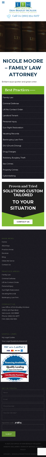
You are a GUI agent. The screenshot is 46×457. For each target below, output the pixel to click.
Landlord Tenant (10, 115)
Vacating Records (11, 133)
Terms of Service (28, 447)
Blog (4, 257)
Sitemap (6, 454)
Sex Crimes (8, 164)
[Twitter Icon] (8, 326)
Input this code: (8, 423)
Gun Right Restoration (13, 127)
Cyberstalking (9, 176)
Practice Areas (7, 249)
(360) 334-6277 (30, 16)
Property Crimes (10, 170)
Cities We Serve (8, 261)
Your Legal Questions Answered (14, 341)
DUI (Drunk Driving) (12, 145)
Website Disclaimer (11, 447)
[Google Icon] (12, 326)
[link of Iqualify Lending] (15, 368)
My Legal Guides (8, 337)
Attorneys (5, 246)
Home (4, 242)
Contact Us (23, 222)
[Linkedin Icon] (16, 326)
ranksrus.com (37, 454)
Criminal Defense (11, 103)
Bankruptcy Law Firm (13, 139)
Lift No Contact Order (13, 109)
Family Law (8, 97)
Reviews (5, 253)
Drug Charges (9, 151)
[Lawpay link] (15, 348)
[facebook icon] (4, 326)
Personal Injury (10, 121)
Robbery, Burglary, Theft (14, 158)
